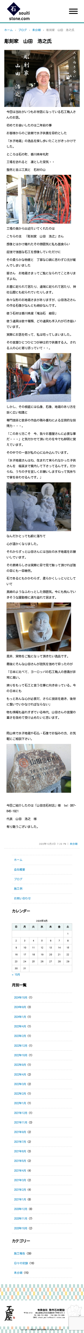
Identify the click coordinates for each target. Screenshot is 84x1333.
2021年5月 (20, 1160)
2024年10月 (20, 997)
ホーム (8, 30)
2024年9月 (20, 1007)
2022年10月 (20, 1055)
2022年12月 (20, 1045)
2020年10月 (20, 1228)
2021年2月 (20, 1189)
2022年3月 (20, 1084)
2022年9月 (20, 1064)
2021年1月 (20, 1199)
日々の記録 (21, 1263)
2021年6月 (20, 1151)
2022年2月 (20, 1093)
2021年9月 (20, 1132)
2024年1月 (20, 1016)
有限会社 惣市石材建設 (38, 1329)
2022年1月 (20, 1103)
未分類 (36, 30)
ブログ (22, 30)
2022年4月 (20, 1074)
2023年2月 (20, 1036)
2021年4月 (20, 1170)
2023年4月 (20, 1026)
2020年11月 (20, 1218)
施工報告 (19, 1253)
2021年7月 (20, 1141)
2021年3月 (20, 1180)
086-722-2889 (42, 1315)
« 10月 (16, 974)
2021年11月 (20, 1122)
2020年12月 (20, 1209)
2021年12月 (20, 1113)
